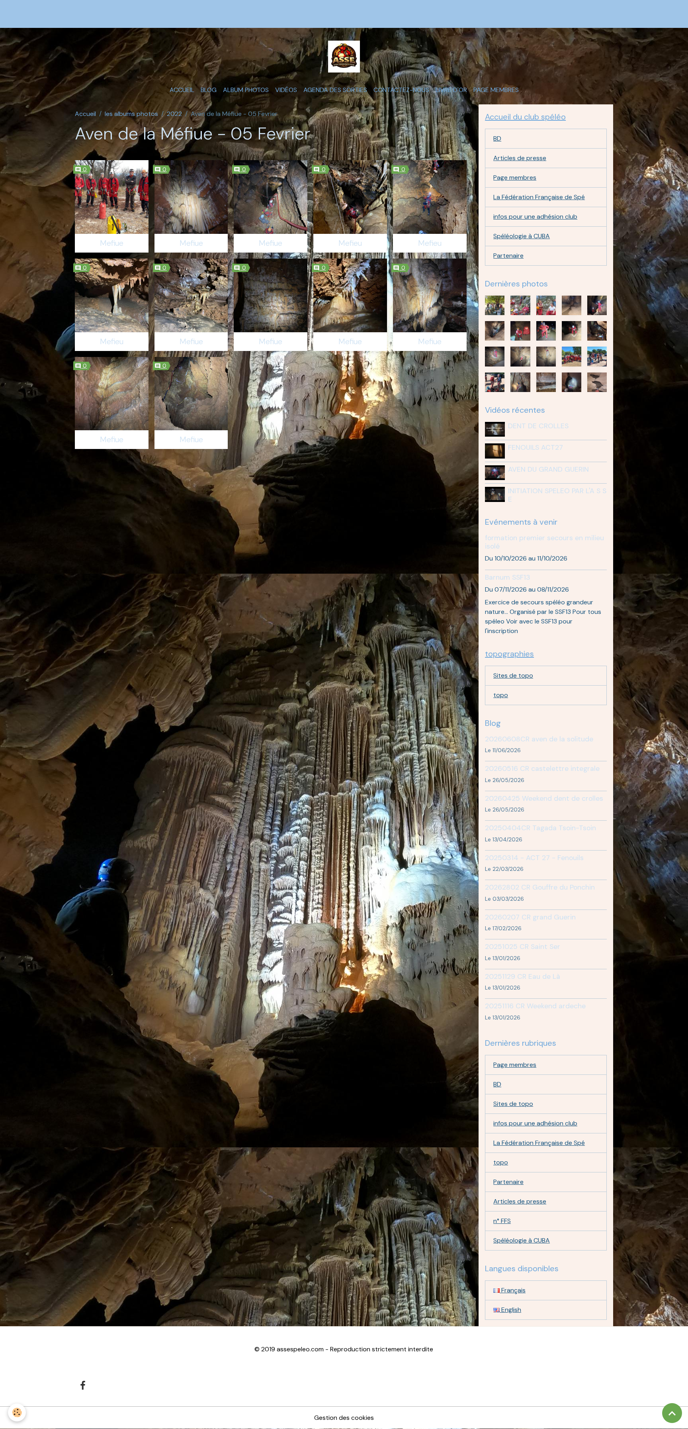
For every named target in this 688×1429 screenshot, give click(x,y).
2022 (174, 114)
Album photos (246, 90)
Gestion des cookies (344, 1417)
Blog (209, 90)
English (510, 1310)
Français (513, 1290)
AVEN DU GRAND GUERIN (548, 469)
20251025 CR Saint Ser (522, 946)
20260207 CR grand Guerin (530, 917)
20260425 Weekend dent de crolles (544, 798)
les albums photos (131, 114)
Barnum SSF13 (507, 577)
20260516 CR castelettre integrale (542, 768)
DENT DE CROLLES (538, 425)
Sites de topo (513, 675)
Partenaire (508, 255)
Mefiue (111, 243)
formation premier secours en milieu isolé (544, 542)
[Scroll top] (672, 1413)
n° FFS (502, 1221)
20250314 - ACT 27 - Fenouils (534, 857)
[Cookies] (17, 1412)
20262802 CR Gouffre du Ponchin (540, 887)
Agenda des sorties (335, 90)
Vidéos (286, 90)
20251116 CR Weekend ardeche (535, 1006)
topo (500, 695)
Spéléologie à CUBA (521, 236)
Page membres (496, 90)
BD (497, 138)
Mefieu (350, 243)
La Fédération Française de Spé (539, 197)
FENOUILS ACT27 (535, 447)
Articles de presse (519, 158)
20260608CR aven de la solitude (539, 739)
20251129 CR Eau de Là (522, 976)
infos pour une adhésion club (535, 216)
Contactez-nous (401, 90)
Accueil (182, 90)
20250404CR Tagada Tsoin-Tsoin (540, 827)
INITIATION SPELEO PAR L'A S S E (557, 495)
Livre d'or (451, 90)
